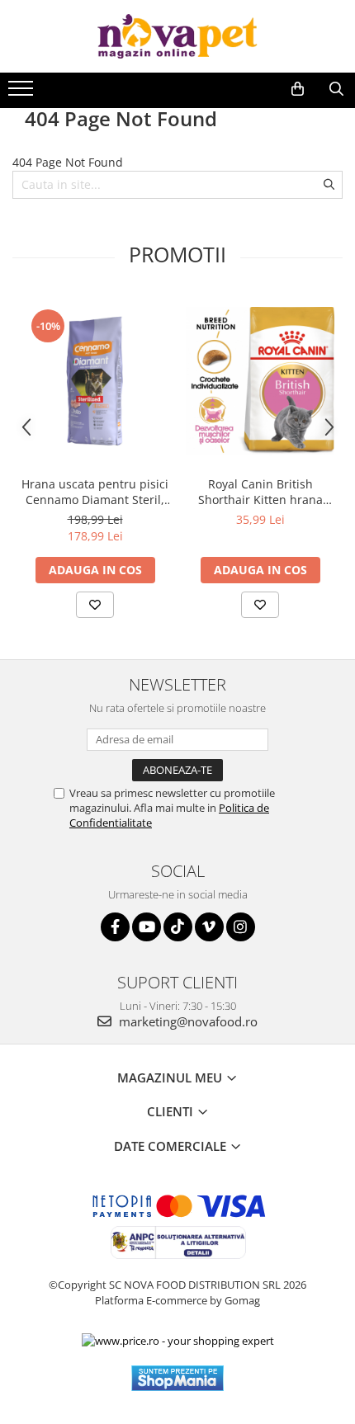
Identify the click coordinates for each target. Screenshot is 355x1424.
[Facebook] (115, 926)
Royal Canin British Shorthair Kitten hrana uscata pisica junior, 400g (260, 491)
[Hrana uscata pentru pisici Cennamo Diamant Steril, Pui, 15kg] (95, 381)
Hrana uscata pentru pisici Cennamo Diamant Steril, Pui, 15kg (94, 491)
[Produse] (22, 93)
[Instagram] (240, 926)
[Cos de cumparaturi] (297, 89)
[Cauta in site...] (336, 89)
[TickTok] (177, 926)
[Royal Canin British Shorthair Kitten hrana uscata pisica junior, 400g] (260, 381)
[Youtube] (146, 926)
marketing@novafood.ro (187, 1021)
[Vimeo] (209, 926)
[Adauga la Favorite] (95, 605)
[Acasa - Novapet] (177, 36)
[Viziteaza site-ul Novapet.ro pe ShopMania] (177, 1378)
